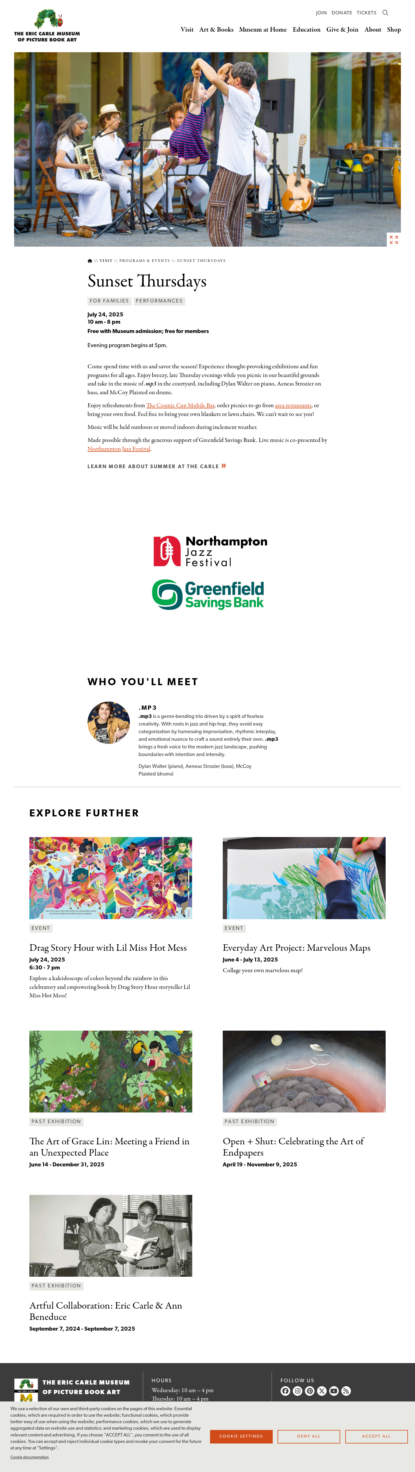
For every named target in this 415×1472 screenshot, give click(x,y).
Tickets (367, 13)
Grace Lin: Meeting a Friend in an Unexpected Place (109, 1147)
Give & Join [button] (342, 29)
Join (321, 13)
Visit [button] (187, 29)
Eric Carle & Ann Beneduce (105, 1311)
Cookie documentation (29, 1457)
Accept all (376, 1436)
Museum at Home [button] (263, 29)
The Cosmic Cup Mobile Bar (180, 405)
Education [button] (307, 29)
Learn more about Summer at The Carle (153, 467)
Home (90, 261)
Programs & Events (144, 261)
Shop (394, 29)
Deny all (309, 1436)
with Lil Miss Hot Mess (108, 948)
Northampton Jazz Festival (119, 449)
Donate (342, 13)
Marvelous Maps (297, 948)
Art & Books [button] (216, 29)
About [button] (372, 29)
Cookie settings (241, 1436)
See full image (394, 240)
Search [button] (385, 12)
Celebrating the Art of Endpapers (293, 1147)
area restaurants (293, 405)
